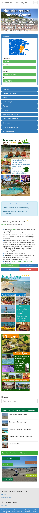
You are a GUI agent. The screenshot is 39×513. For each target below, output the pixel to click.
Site (4, 97)
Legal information (6, 497)
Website (10, 266)
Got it (34, 512)
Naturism (6, 89)
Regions (5, 71)
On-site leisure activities (11, 127)
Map (10, 269)
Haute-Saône (7, 263)
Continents (6, 58)
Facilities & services (10, 114)
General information (10, 93)
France (18, 204)
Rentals (6, 110)
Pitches (5, 106)
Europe (12, 204)
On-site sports (8, 123)
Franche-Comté (26, 204)
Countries (6, 65)
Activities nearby (8, 131)
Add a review (28, 266)
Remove (28, 269)
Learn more (26, 512)
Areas (5, 78)
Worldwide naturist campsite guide (14, 2)
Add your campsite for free (9, 508)
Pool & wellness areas (10, 119)
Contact (3, 494)
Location (6, 36)
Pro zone (4, 505)
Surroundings (7, 102)
